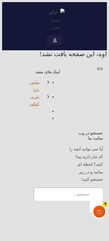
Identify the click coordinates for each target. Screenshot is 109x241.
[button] (86, 39)
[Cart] (16, 40)
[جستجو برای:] (68, 194)
